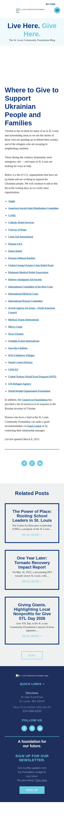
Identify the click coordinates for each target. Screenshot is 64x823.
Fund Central (34, 426)
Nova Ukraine (16, 333)
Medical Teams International (23, 319)
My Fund (50, 4)
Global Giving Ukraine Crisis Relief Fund (30, 265)
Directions (32, 692)
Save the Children (17, 348)
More (32, 655)
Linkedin (40, 463)
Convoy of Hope (17, 229)
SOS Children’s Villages (21, 355)
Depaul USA (15, 243)
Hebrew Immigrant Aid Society (25, 279)
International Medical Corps (23, 293)
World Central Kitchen (20, 362)
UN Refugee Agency (19, 383)
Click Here (41, 780)
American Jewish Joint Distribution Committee (33, 208)
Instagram (32, 728)
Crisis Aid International (20, 236)
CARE (12, 215)
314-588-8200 (32, 711)
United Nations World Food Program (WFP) (32, 376)
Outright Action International (23, 340)
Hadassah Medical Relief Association (28, 272)
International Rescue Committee (25, 301)
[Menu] (57, 10)
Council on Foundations (35, 399)
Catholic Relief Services (21, 222)
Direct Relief (15, 251)
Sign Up (32, 790)
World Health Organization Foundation (29, 391)
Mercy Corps (15, 326)
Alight (11, 201)
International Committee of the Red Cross (30, 286)
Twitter (32, 463)
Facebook (24, 463)
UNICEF (13, 369)
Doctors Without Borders (21, 258)
